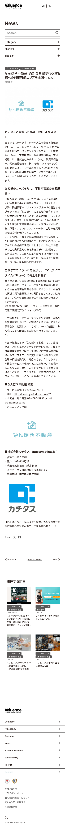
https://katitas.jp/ (45, 451)
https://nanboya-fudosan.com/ (31, 394)
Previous (11, 560)
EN (49, 6)
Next (55, 560)
